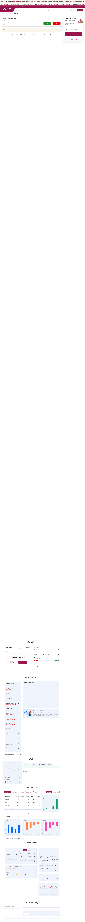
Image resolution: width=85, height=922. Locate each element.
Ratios (35, 792)
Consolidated (56, 792)
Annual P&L (15, 792)
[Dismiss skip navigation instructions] (83, 1)
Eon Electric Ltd (16, 13)
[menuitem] (18, 7)
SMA (29, 850)
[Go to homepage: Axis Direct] (8, 9)
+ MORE (55, 870)
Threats (49, 764)
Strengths (26, 764)
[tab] (4, 35)
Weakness (34, 764)
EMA (25, 850)
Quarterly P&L (7, 792)
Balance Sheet (29, 792)
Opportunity (42, 764)
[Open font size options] (82, 6)
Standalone (49, 792)
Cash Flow (22, 792)
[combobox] (59, 10)
